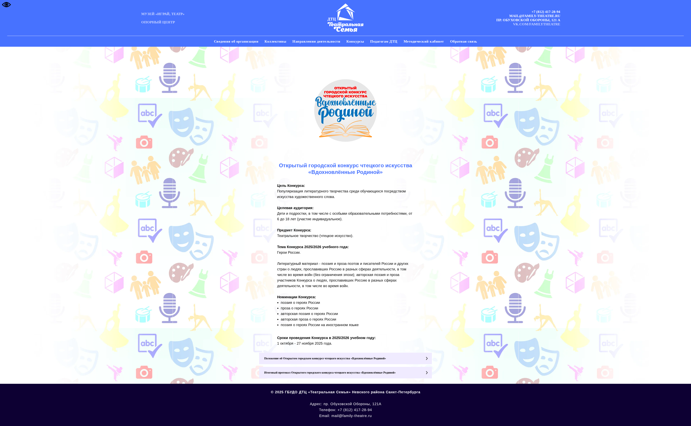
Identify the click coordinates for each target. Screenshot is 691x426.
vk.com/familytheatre (536, 24)
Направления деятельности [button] (316, 41)
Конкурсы (355, 41)
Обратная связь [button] (463, 41)
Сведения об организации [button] (236, 41)
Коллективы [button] (275, 41)
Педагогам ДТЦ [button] (384, 41)
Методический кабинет (424, 41)
